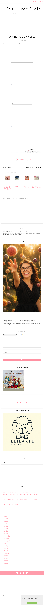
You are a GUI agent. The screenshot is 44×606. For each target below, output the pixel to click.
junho (5, 545)
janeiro (5, 553)
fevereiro (6, 551)
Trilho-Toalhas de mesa (8, 504)
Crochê (22, 39)
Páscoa (36, 499)
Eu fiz (18, 489)
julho (5, 543)
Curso (31, 494)
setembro (6, 540)
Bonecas (26, 499)
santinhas (11, 501)
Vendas (17, 504)
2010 (5, 560)
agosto (5, 541)
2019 (5, 525)
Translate (26, 334)
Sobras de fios (29, 501)
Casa (4, 492)
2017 (5, 528)
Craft (9, 489)
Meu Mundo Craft (22, 9)
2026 (5, 514)
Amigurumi (33, 492)
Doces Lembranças (12, 497)
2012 (5, 556)
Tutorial (22, 492)
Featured (14, 489)
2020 (5, 523)
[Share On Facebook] (17, 159)
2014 (5, 533)
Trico (8, 492)
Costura (23, 489)
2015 (5, 531)
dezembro (6, 535)
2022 (5, 520)
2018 (5, 526)
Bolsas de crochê (19, 499)
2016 (5, 530)
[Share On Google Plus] (22, 159)
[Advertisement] (22, 27)
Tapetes (31, 499)
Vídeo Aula (5, 494)
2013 (5, 555)
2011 (5, 558)
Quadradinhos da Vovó (8, 499)
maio (5, 546)
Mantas (4, 497)
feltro (18, 497)
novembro (6, 536)
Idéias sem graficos (14, 492)
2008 (5, 563)
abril (5, 548)
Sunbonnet (5, 501)
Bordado (36, 494)
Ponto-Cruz (16, 494)
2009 (5, 561)
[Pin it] (26, 159)
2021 (5, 521)
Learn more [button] (38, 599)
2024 (5, 516)
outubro (5, 538)
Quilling (23, 501)
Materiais (17, 501)
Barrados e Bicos (26, 497)
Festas (10, 494)
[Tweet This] (13, 159)
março (5, 550)
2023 (5, 518)
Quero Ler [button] (32, 602)
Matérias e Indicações (34, 489)
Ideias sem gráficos (24, 494)
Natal (27, 489)
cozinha (27, 492)
